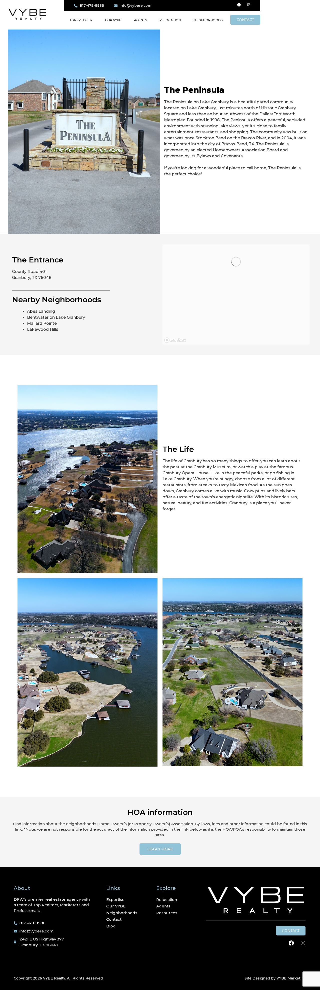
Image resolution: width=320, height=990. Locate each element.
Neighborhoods (208, 20)
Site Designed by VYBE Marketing (275, 978)
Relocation (170, 20)
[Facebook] (239, 5)
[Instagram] (248, 5)
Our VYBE (113, 20)
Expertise (79, 20)
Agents (140, 20)
